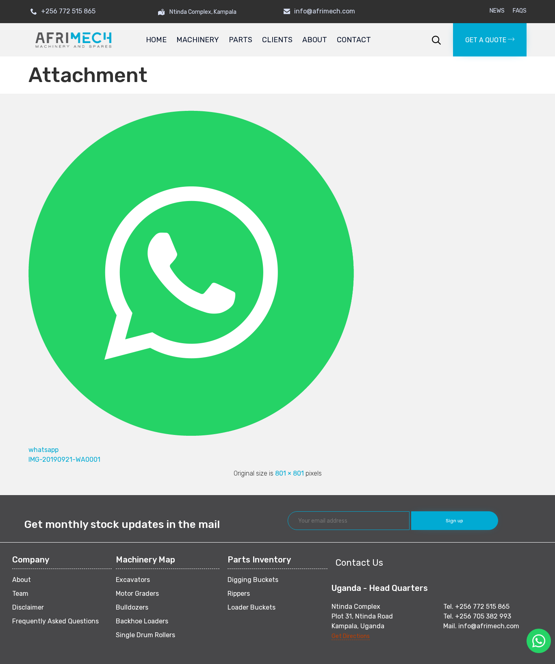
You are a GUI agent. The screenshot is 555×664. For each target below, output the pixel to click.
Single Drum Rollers (145, 635)
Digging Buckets (253, 580)
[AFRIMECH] (73, 40)
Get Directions (351, 636)
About (314, 39)
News (497, 11)
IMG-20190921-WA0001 (64, 459)
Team (20, 593)
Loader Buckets (251, 607)
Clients (277, 39)
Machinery (197, 39)
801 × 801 (289, 473)
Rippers (239, 593)
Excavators (133, 580)
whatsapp (43, 450)
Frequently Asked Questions (55, 621)
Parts (240, 39)
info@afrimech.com (324, 11)
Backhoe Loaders (142, 621)
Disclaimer (28, 607)
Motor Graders (137, 593)
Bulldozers (132, 607)
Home (156, 39)
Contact (354, 39)
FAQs (520, 11)
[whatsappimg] (191, 434)
